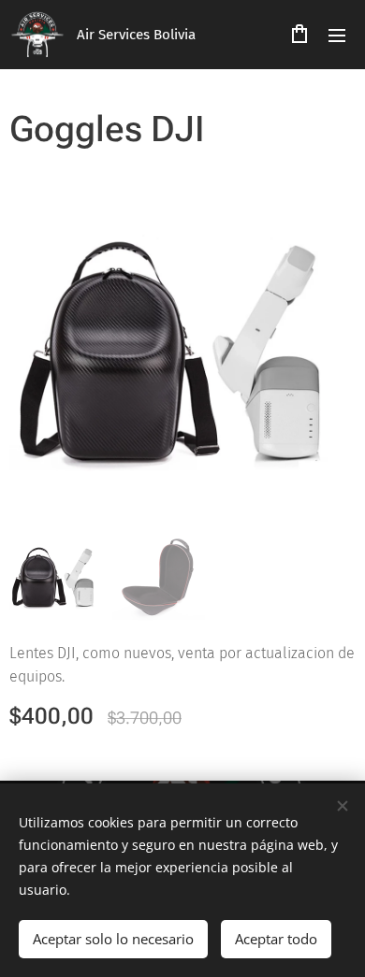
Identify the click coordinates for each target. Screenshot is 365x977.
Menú (337, 34)
